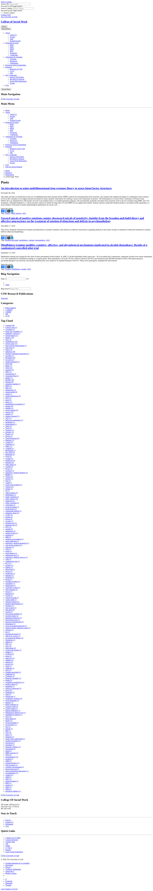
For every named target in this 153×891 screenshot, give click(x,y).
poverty (9, 664)
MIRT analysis (16, 213)
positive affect (11, 684)
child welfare (11, 499)
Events (12, 83)
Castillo (9, 467)
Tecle (8, 428)
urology (9, 702)
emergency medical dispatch (16, 473)
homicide (9, 692)
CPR (8, 559)
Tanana (9, 477)
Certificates (14, 55)
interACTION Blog (17, 77)
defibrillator (10, 495)
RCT (8, 563)
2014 (8, 690)
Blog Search (5, 289)
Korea (8, 519)
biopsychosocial (12, 769)
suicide (9, 529)
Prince (8, 350)
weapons (9, 471)
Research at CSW (16, 69)
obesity (9, 414)
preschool (10, 743)
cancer (9, 412)
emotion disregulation (14, 604)
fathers (9, 642)
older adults (10, 465)
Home (7, 110)
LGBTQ (9, 654)
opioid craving (11, 533)
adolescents (10, 390)
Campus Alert (6, 15)
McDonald (10, 450)
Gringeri (9, 430)
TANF (9, 596)
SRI (11, 73)
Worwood (10, 569)
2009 (8, 761)
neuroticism (10, 374)
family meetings (12, 497)
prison (8, 592)
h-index (9, 565)
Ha (7, 632)
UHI (8, 549)
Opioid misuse (11, 336)
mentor (9, 489)
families (9, 408)
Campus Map (10, 842)
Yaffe (8, 426)
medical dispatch (12, 362)
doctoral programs (13, 634)
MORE (9, 380)
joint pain (9, 348)
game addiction (12, 541)
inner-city (10, 658)
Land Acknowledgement (14, 852)
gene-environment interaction (16, 771)
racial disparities (12, 700)
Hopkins (9, 606)
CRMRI (8, 312)
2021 (8, 340)
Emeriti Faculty (15, 41)
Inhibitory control (12, 333)
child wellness (11, 493)
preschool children (13, 791)
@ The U (8, 848)
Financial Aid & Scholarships (15, 65)
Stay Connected (11, 75)
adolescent (10, 696)
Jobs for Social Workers (13, 167)
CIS (6, 844)
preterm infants (11, 781)
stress (8, 656)
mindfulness (23, 240)
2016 (8, 666)
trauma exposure (12, 416)
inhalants (9, 737)
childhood (10, 674)
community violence (13, 698)
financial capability (13, 678)
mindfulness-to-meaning (15, 404)
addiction (10, 352)
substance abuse (12, 513)
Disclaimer (9, 865)
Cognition (10, 329)
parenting (9, 745)
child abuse (10, 648)
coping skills (11, 600)
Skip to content (6, 2)
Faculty (12, 37)
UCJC (12, 71)
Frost (8, 456)
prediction (10, 422)
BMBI (8, 475)
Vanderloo (10, 640)
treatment (9, 686)
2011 (8, 733)
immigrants (10, 586)
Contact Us (9, 822)
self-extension (11, 590)
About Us (13, 35)
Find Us (8, 820)
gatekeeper (10, 531)
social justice (11, 725)
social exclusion (12, 507)
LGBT (9, 515)
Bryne (8, 469)
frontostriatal (11, 424)
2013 (8, 717)
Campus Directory (11, 840)
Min (8, 388)
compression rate (12, 561)
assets (8, 394)
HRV (8, 372)
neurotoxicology (12, 763)
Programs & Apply (12, 43)
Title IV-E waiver (12, 636)
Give (7, 85)
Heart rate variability (13, 331)
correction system (12, 588)
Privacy (8, 867)
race (8, 727)
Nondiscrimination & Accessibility (17, 863)
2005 (8, 787)
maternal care (11, 525)
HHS (12, 47)
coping (9, 612)
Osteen (7, 213)
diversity (9, 432)
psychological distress (14, 638)
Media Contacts (10, 873)
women (9, 459)
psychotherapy (11, 773)
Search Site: (5, 4)
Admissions (14, 63)
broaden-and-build (11, 240)
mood (8, 551)
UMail (7, 846)
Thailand (9, 577)
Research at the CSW (17, 149)
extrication (10, 505)
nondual (9, 535)
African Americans (13, 688)
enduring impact (12, 602)
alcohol (23, 269)
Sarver (8, 571)
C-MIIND (9, 310)
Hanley (9, 338)
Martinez (9, 440)
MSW (12, 49)
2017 (8, 646)
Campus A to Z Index (13, 838)
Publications (9, 175)
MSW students (11, 704)
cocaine (9, 521)
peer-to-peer (10, 608)
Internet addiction (12, 711)
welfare (9, 775)
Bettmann (10, 454)
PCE (8, 527)
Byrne (8, 579)
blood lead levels (12, 620)
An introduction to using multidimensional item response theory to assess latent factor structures (56, 188)
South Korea (11, 509)
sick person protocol (13, 545)
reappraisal (10, 749)
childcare (9, 668)
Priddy (9, 378)
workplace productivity (14, 682)
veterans (9, 630)
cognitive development (14, 767)
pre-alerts (9, 360)
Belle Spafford (10, 308)
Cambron (9, 676)
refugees (9, 463)
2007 (8, 779)
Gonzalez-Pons (12, 376)
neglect (9, 785)
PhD (11, 51)
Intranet (8, 850)
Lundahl (9, 448)
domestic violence (12, 747)
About (7, 33)
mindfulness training (13, 715)
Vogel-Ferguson (12, 438)
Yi (7, 491)
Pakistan (9, 575)
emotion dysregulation (14, 539)
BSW (12, 45)
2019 (8, 368)
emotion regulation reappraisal (17, 354)
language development (14, 622)
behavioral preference (14, 420)
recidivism (10, 573)
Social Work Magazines (18, 81)
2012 (8, 398)
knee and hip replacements (16, 346)
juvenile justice (11, 616)
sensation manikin (12, 384)
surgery (9, 479)
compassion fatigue (13, 511)
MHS (8, 386)
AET (8, 418)
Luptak (9, 442)
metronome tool (12, 555)
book (8, 400)
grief (8, 694)
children (9, 660)
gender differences (13, 396)
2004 (8, 789)
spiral (8, 751)
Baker (8, 366)
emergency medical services (16, 557)
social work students (13, 485)
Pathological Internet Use (15, 713)
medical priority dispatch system (17, 628)
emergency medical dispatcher (17, 543)
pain (8, 481)
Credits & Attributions (13, 869)
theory (8, 402)
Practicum (13, 53)
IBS (8, 731)
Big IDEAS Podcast (17, 79)
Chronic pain (11, 327)
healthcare (10, 461)
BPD (8, 783)
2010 (24, 213)
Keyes (8, 436)
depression (10, 624)
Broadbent (10, 358)
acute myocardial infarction (16, 626)
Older (7, 285)
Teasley (9, 434)
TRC (8, 644)
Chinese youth (11, 707)
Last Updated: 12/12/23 (9, 889)
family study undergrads (15, 739)
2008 (8, 777)
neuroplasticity (40, 240)
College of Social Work (14, 21)
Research (8, 67)
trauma (9, 517)
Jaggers (9, 406)
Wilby (8, 446)
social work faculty (13, 650)
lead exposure (11, 765)
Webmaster (9, 824)
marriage (9, 594)
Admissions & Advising (13, 57)
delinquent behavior (13, 618)
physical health (11, 723)
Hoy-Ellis (10, 452)
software (9, 547)
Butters (9, 567)
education (10, 610)
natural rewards (12, 598)
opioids (9, 370)
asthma (9, 662)
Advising (13, 59)
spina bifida (10, 719)
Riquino (9, 382)
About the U (9, 871)
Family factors (11, 709)
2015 (8, 670)
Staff (11, 39)
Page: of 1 (15, 279)
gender (9, 652)
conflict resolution (12, 741)
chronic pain (11, 344)
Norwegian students (13, 614)
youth (8, 483)
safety (8, 735)
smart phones (11, 553)
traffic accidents (12, 503)
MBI (8, 537)
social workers (11, 410)
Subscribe (4, 298)
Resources (13, 61)
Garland (31, 240)
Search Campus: (6, 8)
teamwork (10, 501)
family (8, 721)
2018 (8, 364)
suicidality (10, 584)
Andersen (10, 444)
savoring (9, 356)
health (8, 680)
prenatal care (11, 523)
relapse (9, 729)
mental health (11, 392)
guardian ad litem (12, 581)
